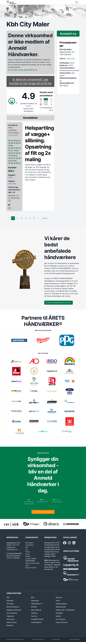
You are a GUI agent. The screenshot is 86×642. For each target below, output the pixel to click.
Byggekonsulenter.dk (14, 610)
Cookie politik (56, 639)
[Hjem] (12, 2)
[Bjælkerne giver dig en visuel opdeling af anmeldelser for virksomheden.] (41, 108)
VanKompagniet (61, 604)
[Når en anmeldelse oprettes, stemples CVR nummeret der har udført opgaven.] (14, 200)
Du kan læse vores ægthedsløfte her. (23, 70)
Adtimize (34, 613)
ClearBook (59, 613)
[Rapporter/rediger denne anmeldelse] (9, 205)
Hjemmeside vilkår (37, 639)
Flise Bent (10, 601)
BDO (32, 597)
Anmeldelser (29, 545)
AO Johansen (60, 619)
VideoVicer (10, 616)
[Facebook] (64, 543)
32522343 (70, 59)
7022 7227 (15, 545)
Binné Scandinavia (13, 607)
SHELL (58, 601)
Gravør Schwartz (62, 622)
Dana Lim (59, 597)
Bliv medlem (29, 543)
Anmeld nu (68, 33)
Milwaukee (35, 601)
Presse (27, 552)
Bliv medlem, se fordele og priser (43, 512)
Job (26, 549)
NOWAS (34, 607)
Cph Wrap (10, 604)
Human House (12, 622)
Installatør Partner (37, 619)
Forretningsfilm (36, 622)
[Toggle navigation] (76, 2)
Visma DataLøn (12, 613)
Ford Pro (34, 616)
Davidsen (10, 625)
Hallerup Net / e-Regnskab (65, 610)
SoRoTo (58, 616)
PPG (8, 597)
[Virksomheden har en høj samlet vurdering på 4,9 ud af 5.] (16, 103)
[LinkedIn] (73, 543)
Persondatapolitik (74, 639)
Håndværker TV (36, 604)
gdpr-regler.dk (36, 610)
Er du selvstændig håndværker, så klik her (58, 302)
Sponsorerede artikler (32, 563)
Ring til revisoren (30, 567)
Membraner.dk (61, 607)
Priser (27, 565)
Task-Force (10, 619)
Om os (27, 554)
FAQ (26, 547)
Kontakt (27, 556)
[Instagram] (69, 543)
